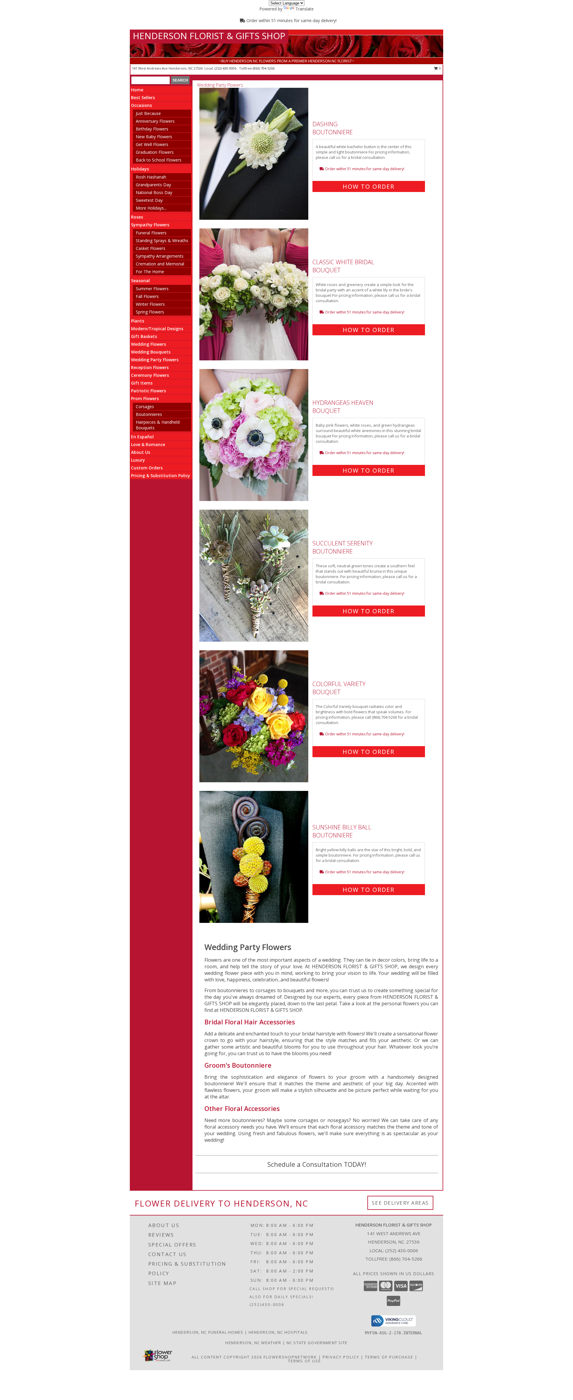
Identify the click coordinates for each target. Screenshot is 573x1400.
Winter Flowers (150, 304)
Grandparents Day (153, 185)
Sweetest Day (149, 200)
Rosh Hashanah (151, 177)
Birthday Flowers (152, 129)
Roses (137, 217)
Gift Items (142, 383)
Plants (137, 321)
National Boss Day (154, 192)
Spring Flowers (150, 312)
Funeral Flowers (151, 233)
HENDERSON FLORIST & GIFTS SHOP (209, 35)
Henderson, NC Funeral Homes (208, 1332)
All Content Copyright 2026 (227, 1357)
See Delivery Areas (400, 1202)
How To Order (369, 186)
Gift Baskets (144, 336)
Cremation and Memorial (160, 264)
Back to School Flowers (158, 160)
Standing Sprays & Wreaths (162, 240)
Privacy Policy (341, 1357)
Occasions (141, 105)
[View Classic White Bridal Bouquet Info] (254, 294)
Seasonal (140, 280)
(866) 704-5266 (264, 68)
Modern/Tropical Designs (157, 328)
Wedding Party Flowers (154, 359)
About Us (140, 452)
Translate (304, 9)
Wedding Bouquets (150, 352)
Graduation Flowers (155, 152)
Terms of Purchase (389, 1357)
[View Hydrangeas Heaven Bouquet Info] (254, 435)
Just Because (148, 113)
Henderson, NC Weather (253, 1342)
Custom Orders (147, 468)
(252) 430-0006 (226, 68)
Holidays (140, 169)
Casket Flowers (150, 248)
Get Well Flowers (152, 144)
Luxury (138, 460)
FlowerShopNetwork (290, 1357)
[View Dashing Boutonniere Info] (254, 154)
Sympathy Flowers (150, 225)
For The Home (150, 271)
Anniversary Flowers (155, 121)
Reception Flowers (150, 367)
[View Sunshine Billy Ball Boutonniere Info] (254, 857)
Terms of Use (304, 1361)
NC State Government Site (317, 1342)
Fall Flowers (147, 296)
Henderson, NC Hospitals (278, 1332)
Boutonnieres (149, 414)
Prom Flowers (145, 398)
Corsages (145, 406)
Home (137, 90)
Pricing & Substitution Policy (160, 475)
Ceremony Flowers (150, 375)
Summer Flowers (152, 288)
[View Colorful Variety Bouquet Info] (254, 716)
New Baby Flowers (154, 136)
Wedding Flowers (148, 344)
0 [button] (439, 68)
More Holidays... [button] (151, 208)
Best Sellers (143, 97)
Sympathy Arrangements (160, 256)
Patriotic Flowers (148, 391)
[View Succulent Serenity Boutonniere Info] (254, 576)
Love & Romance (148, 444)
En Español (142, 436)
